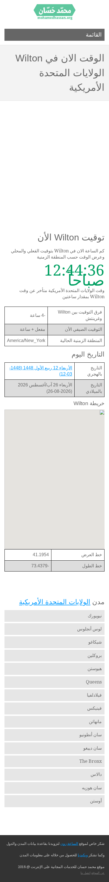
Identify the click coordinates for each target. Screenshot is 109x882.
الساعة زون (69, 844)
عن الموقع (98, 873)
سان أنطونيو (90, 734)
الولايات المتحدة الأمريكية (54, 602)
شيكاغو (95, 642)
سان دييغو (92, 748)
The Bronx (90, 761)
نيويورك (95, 615)
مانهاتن (95, 721)
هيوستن (94, 668)
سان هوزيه (92, 787)
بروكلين (94, 655)
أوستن (96, 801)
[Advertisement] (54, 158)
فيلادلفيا (94, 695)
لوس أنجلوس (89, 629)
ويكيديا (83, 855)
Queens (94, 682)
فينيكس (94, 708)
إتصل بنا (85, 873)
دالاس (96, 774)
